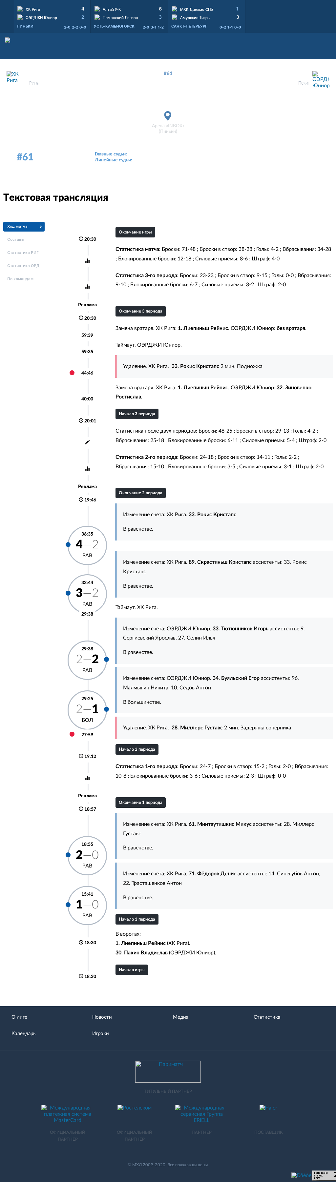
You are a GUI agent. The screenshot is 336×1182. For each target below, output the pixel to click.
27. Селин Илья (196, 638)
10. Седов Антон (191, 687)
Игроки (100, 1033)
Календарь (23, 1033)
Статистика (267, 1017)
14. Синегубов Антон (293, 873)
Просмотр (52, 8)
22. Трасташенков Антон (152, 883)
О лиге (19, 1017)
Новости (102, 1017)
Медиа (180, 1017)
